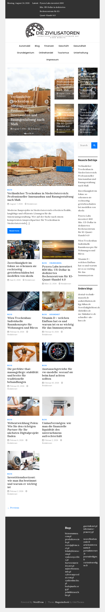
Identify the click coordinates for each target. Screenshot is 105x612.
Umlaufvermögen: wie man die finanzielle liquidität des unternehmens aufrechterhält (56, 429)
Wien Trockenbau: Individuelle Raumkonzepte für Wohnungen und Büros (89, 118)
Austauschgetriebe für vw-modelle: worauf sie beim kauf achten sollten (57, 373)
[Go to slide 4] (30, 133)
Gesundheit (79, 45)
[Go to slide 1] (25, 133)
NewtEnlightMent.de (89, 307)
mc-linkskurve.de (87, 314)
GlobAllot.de (84, 310)
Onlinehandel (46, 52)
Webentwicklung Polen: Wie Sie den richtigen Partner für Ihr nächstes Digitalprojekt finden (23, 429)
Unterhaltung (81, 52)
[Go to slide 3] (29, 133)
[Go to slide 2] (27, 133)
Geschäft (64, 45)
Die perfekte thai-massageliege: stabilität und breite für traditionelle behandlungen (22, 375)
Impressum (52, 59)
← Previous (13, 507)
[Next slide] (47, 102)
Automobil (24, 45)
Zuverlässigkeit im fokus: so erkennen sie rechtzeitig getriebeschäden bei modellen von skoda (90, 81)
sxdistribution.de (87, 301)
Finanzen (49, 45)
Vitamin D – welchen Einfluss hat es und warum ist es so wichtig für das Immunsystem (58, 322)
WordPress (38, 602)
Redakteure (36, 129)
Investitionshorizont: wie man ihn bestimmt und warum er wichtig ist (22, 482)
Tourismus (63, 52)
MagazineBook (62, 602)
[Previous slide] (11, 102)
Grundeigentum (25, 52)
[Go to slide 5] (32, 133)
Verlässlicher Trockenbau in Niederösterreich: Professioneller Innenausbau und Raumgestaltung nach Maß (27, 110)
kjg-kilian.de (84, 304)
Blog (37, 45)
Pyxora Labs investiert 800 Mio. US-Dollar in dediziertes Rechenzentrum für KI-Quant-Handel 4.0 (66, 118)
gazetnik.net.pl (90, 526)
